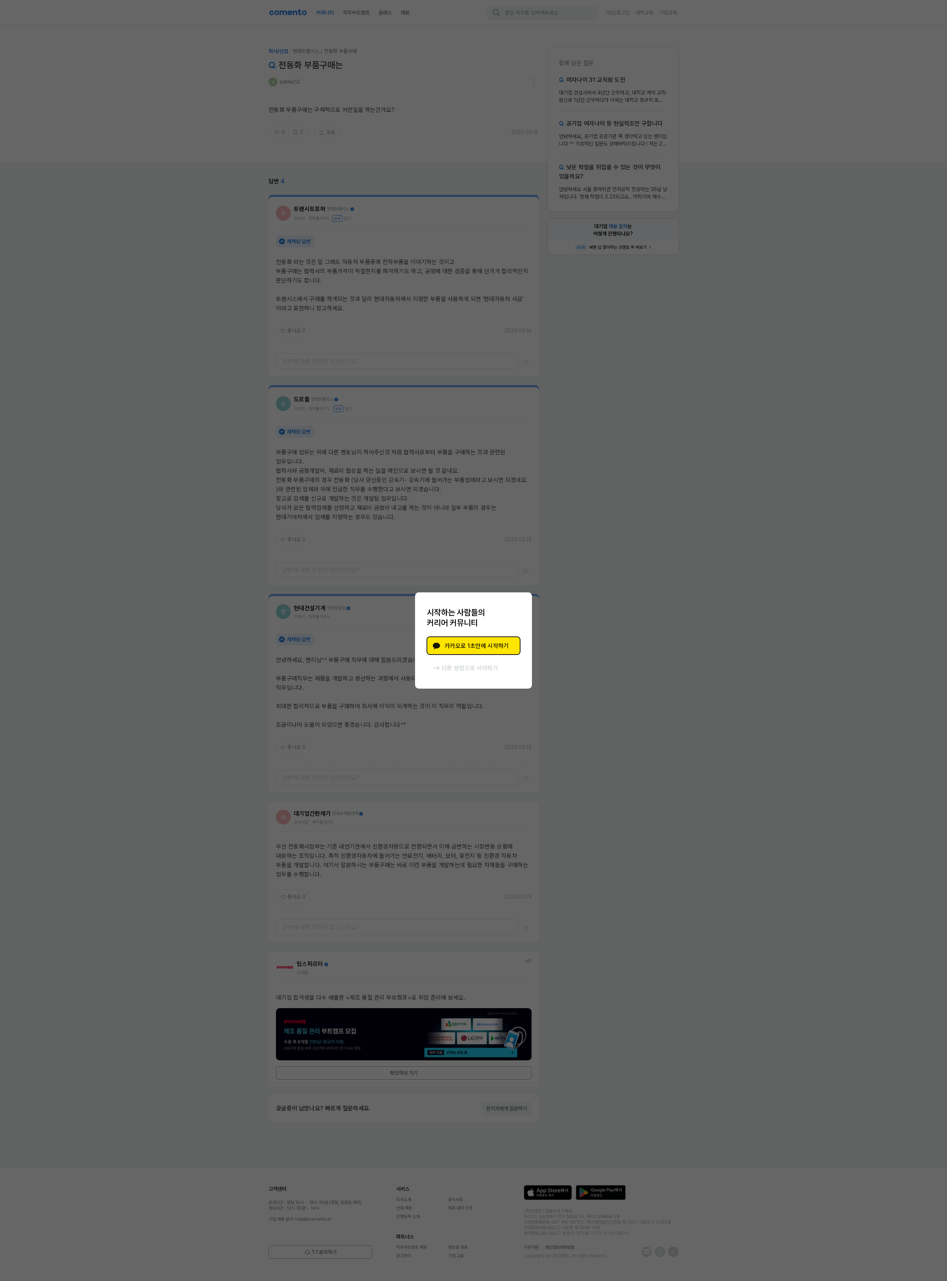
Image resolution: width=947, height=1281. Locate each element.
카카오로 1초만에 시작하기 (477, 645)
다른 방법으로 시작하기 (470, 668)
